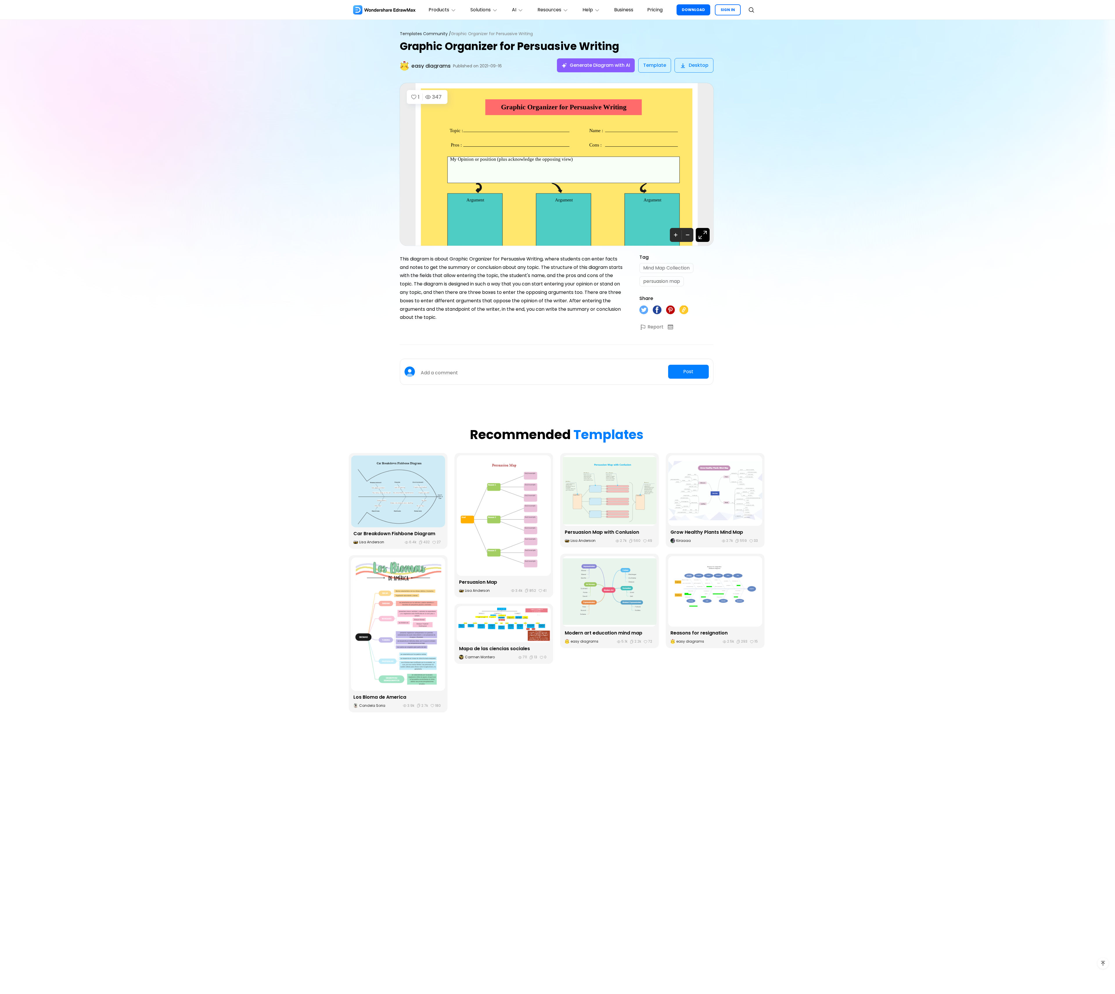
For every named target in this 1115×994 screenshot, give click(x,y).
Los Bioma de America (379, 697)
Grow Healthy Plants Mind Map (706, 532)
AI (514, 9)
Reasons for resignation (699, 633)
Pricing (655, 9)
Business (623, 9)
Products (439, 9)
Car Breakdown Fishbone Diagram (394, 533)
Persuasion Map (478, 582)
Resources (549, 9)
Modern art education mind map (603, 633)
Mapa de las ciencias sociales (494, 648)
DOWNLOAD (693, 9)
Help (587, 9)
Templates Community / (425, 33)
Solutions (480, 9)
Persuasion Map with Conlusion (602, 532)
